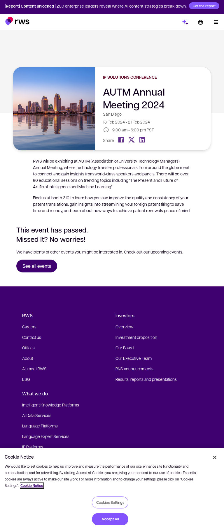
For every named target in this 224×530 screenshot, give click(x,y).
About (27, 358)
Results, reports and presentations (146, 379)
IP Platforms (32, 446)
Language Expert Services (45, 436)
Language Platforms (40, 425)
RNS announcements (134, 368)
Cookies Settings (110, 502)
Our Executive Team (134, 358)
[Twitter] (131, 139)
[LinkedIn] (142, 139)
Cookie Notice (31, 485)
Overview (124, 326)
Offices (28, 347)
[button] (17, 21)
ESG (26, 379)
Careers (29, 326)
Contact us (31, 337)
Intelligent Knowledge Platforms (50, 404)
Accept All (110, 519)
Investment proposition (136, 337)
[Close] (214, 457)
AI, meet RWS (34, 368)
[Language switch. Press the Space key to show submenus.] (200, 22)
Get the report (204, 5)
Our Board (125, 347)
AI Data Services (36, 415)
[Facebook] (121, 139)
